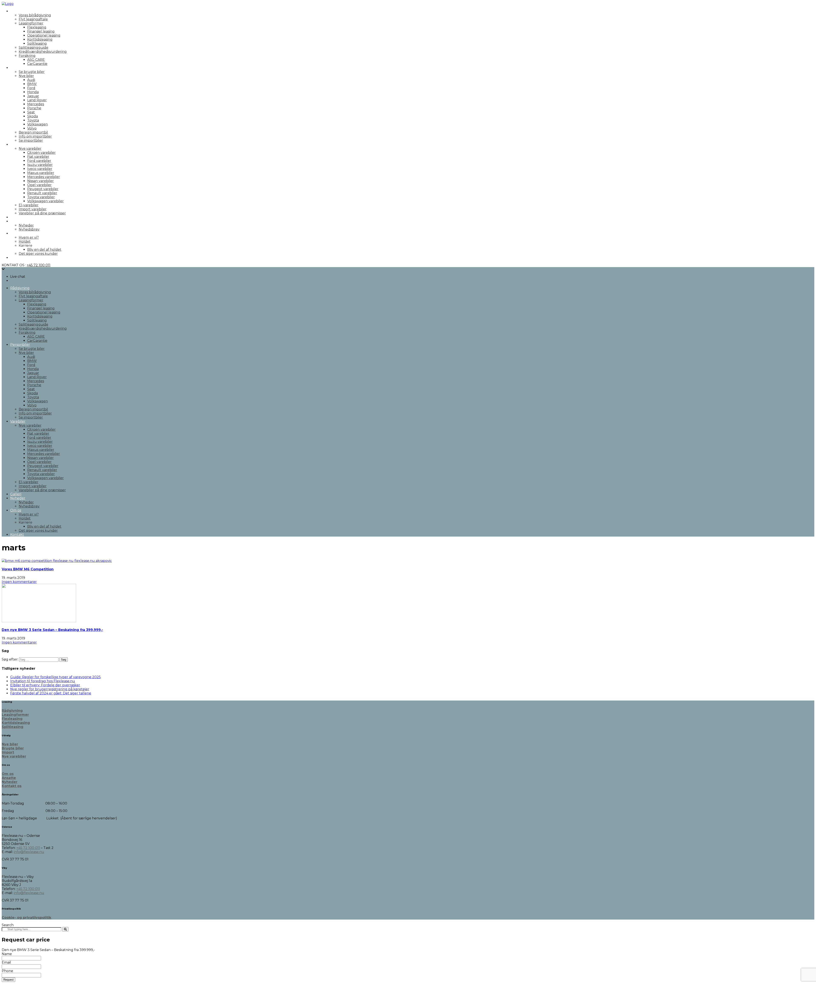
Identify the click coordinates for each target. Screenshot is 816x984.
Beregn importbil (33, 132)
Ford (31, 88)
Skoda (32, 116)
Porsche (34, 108)
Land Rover (37, 100)
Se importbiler (31, 140)
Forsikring (27, 56)
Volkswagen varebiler (45, 201)
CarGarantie (37, 64)
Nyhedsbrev (29, 229)
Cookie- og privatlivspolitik (26, 918)
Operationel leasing (43, 35)
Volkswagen (37, 124)
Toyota (33, 120)
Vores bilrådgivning (35, 15)
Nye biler (26, 76)
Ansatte (9, 778)
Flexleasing (36, 27)
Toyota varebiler (41, 197)
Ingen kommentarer (19, 582)
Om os (15, 233)
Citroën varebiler (41, 153)
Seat (31, 112)
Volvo (32, 128)
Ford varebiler (39, 161)
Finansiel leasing (41, 31)
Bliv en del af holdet (44, 250)
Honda (33, 92)
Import (8, 752)
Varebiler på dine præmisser (42, 213)
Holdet (25, 241)
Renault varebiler (42, 193)
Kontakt (17, 258)
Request (8, 979)
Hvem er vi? (29, 237)
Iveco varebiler (39, 169)
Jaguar (33, 96)
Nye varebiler (30, 149)
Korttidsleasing (39, 39)
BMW (32, 84)
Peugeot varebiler (42, 189)
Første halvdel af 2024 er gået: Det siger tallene (50, 693)
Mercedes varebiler (43, 177)
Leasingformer (31, 23)
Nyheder (17, 221)
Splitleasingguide (33, 48)
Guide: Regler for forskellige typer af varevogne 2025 (55, 677)
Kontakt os (11, 786)
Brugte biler (13, 748)
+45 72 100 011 (38, 265)
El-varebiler (28, 205)
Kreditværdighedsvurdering (43, 52)
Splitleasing (37, 43)
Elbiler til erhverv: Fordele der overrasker (45, 685)
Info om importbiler (35, 136)
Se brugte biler (32, 72)
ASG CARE (36, 60)
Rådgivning (20, 11)
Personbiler (20, 68)
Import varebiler (33, 209)
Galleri (15, 217)
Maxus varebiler (40, 173)
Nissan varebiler (40, 181)
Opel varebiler (39, 185)
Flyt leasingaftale (33, 19)
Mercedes (35, 104)
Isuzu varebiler (40, 165)
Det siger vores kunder (38, 254)
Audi (31, 80)
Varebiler (18, 144)
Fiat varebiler (38, 157)
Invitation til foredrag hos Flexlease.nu (42, 681)
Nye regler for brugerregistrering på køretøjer (49, 689)
